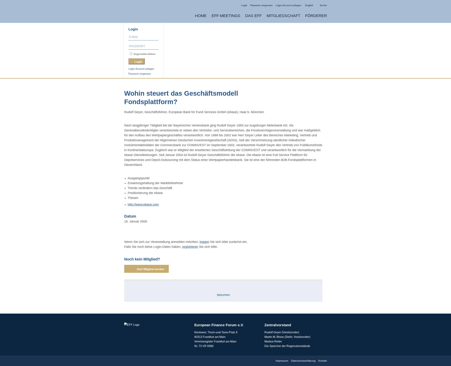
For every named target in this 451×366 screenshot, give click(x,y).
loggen (204, 242)
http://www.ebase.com (143, 204)
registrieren (190, 247)
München (223, 295)
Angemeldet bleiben (144, 54)
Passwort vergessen (139, 73)
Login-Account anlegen (141, 68)
